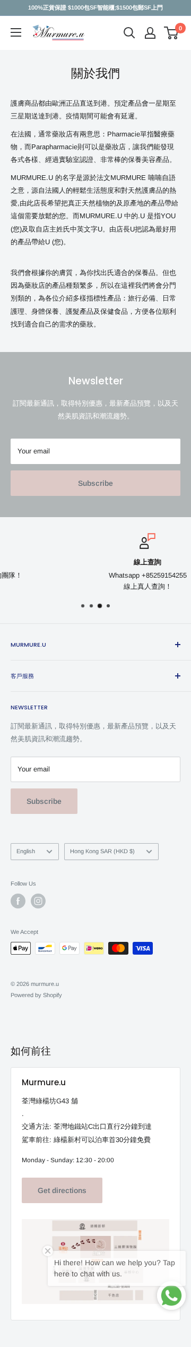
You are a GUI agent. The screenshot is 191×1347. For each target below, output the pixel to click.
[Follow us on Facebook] (18, 901)
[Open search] (129, 33)
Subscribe (95, 483)
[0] (171, 33)
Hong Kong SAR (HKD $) (102, 851)
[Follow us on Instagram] (38, 901)
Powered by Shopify (36, 995)
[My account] (150, 33)
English (25, 851)
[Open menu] (16, 32)
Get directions (62, 1190)
